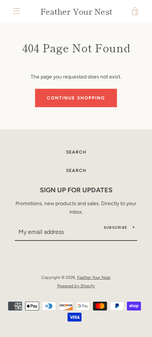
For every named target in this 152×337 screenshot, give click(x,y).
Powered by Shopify (76, 285)
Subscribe (115, 227)
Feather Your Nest (76, 11)
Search (76, 152)
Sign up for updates (76, 190)
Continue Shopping (76, 98)
